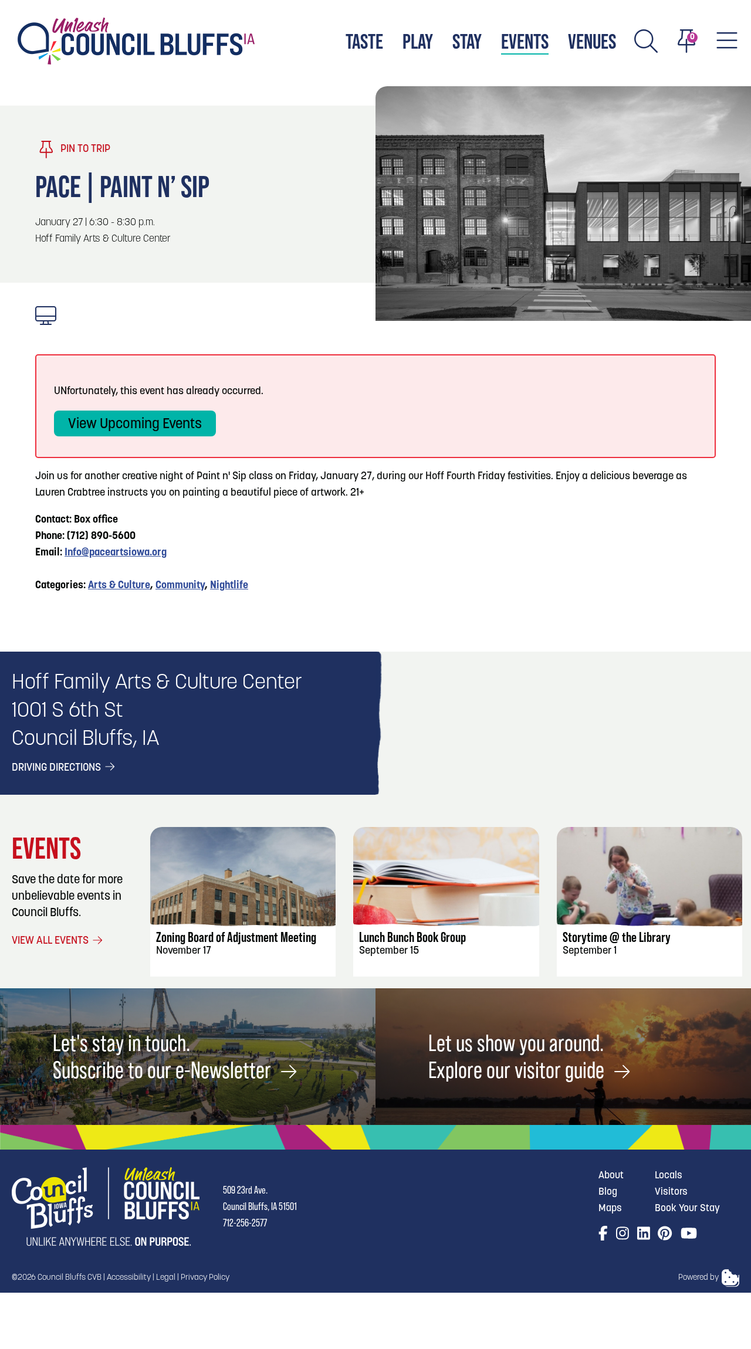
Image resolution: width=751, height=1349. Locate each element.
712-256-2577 (245, 1222)
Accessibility (129, 1277)
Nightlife (229, 586)
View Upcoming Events (135, 425)
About (611, 1176)
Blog (607, 1192)
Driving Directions (57, 768)
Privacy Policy (205, 1277)
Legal (165, 1277)
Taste (364, 41)
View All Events (51, 941)
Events (525, 41)
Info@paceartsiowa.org (116, 553)
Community (180, 586)
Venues (592, 41)
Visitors (671, 1192)
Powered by (698, 1277)
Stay (467, 41)
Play (417, 41)
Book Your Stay (687, 1209)
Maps (610, 1209)
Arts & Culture (119, 586)
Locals (668, 1176)
